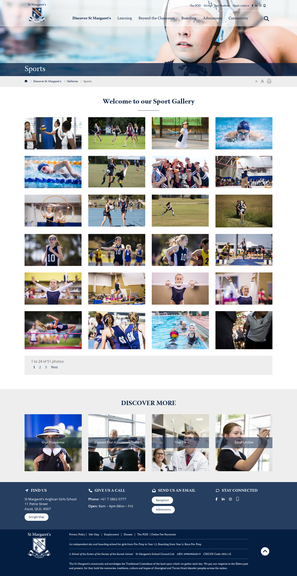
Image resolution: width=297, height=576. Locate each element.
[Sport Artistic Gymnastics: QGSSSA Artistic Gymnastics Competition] (180, 288)
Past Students (222, 6)
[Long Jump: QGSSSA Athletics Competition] (243, 249)
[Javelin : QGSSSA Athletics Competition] (116, 249)
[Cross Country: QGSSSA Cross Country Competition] (243, 210)
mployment (112, 535)
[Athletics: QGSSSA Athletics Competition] (53, 249)
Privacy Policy (77, 535)
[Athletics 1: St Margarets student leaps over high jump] (53, 329)
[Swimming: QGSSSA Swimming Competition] (243, 132)
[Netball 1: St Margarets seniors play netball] (116, 329)
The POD (195, 6)
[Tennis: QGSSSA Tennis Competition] (180, 132)
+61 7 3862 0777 (112, 499)
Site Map (94, 535)
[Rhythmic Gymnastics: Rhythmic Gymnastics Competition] (243, 171)
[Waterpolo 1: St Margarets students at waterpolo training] (180, 329)
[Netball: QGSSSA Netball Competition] (116, 210)
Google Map (36, 517)
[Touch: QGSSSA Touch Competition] (116, 132)
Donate (128, 535)
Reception (162, 500)
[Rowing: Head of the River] (180, 171)
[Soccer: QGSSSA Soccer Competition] (116, 171)
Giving (207, 6)
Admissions (163, 509)
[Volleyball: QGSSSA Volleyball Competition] (53, 132)
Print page (269, 81)
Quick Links (240, 6)
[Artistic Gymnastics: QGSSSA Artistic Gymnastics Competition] (53, 288)
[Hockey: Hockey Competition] (180, 210)
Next (54, 367)
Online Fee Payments (163, 535)
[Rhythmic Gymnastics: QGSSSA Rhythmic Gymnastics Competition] (53, 210)
